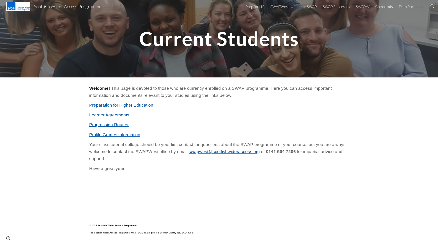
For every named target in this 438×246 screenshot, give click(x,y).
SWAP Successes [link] (336, 6)
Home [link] (234, 6)
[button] (432, 6)
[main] (219, 38)
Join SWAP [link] (308, 6)
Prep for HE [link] (254, 6)
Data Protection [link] (411, 6)
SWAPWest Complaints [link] (374, 6)
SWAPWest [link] (279, 6)
